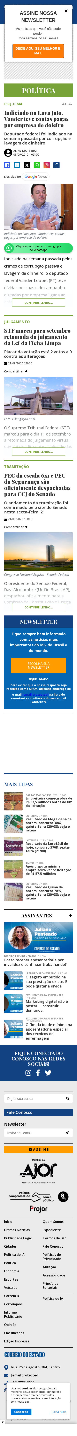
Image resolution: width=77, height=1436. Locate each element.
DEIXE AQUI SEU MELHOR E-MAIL (38, 51)
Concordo (21, 1412)
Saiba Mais (59, 1412)
